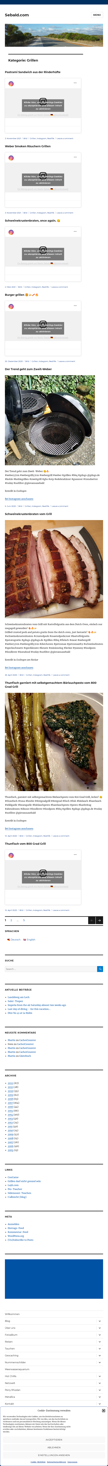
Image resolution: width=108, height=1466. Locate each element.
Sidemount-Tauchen (19, 1193)
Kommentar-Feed (18, 1232)
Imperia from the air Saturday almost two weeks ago (37, 1005)
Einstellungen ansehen (54, 1455)
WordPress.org (16, 1236)
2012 (10, 1122)
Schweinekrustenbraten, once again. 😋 (32, 220)
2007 (10, 1142)
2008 (10, 1138)
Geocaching (11, 1355)
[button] (103, 1410)
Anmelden (13, 1224)
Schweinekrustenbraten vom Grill (28, 514)
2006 (11, 1146)
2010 (10, 1130)
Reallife (50, 138)
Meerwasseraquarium (17, 1369)
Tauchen (10, 1348)
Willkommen (12, 1314)
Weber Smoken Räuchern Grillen (28, 146)
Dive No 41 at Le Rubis (20, 1013)
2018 (10, 1098)
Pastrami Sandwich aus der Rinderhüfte (32, 72)
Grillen (33, 138)
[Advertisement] (54, 1279)
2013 (10, 1118)
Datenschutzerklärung (56, 1462)
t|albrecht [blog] (17, 1197)
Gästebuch (25, 1055)
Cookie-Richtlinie (38, 1462)
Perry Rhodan (12, 1390)
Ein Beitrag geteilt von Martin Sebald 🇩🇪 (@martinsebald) (43, 115)
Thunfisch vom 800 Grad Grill (25, 843)
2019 (10, 1094)
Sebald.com (17, 15)
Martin (11, 1040)
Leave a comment (65, 138)
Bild (25, 138)
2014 (10, 1114)
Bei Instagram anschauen (19, 498)
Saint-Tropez (15, 1001)
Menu (97, 15)
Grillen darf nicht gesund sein (24, 1181)
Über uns (10, 1328)
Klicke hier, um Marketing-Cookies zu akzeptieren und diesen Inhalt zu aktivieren (43, 105)
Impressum (72, 1462)
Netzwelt (10, 1383)
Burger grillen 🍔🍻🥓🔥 (22, 294)
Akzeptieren (54, 1439)
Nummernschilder (15, 1362)
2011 (10, 1126)
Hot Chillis (10, 1376)
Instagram (41, 138)
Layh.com (13, 1185)
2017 (10, 1102)
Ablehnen (54, 1447)
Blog (7, 1321)
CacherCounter (27, 1040)
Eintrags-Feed (16, 1228)
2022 (10, 1083)
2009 (11, 1134)
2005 (10, 1150)
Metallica (10, 1397)
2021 (10, 1087)
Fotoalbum (11, 1335)
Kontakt (9, 1404)
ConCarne (13, 1177)
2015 (10, 1110)
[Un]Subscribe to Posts (20, 1239)
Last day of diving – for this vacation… (29, 1009)
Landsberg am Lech (19, 997)
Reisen (9, 1341)
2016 (10, 1106)
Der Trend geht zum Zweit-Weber (28, 369)
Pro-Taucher (15, 1189)
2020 (10, 1091)
